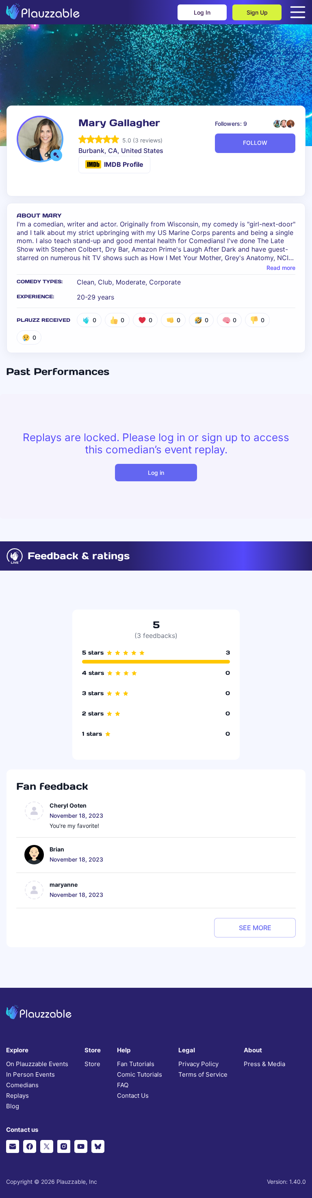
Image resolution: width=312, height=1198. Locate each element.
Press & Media (264, 1064)
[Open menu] (298, 12)
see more (255, 928)
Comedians (22, 1085)
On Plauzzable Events (37, 1064)
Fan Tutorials (135, 1064)
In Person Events (30, 1074)
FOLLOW (255, 142)
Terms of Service (203, 1074)
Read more (280, 268)
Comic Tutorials (139, 1074)
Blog (12, 1106)
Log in (156, 472)
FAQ (122, 1085)
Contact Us (133, 1095)
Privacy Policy (198, 1064)
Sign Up (257, 12)
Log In (202, 12)
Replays (17, 1095)
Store (92, 1064)
